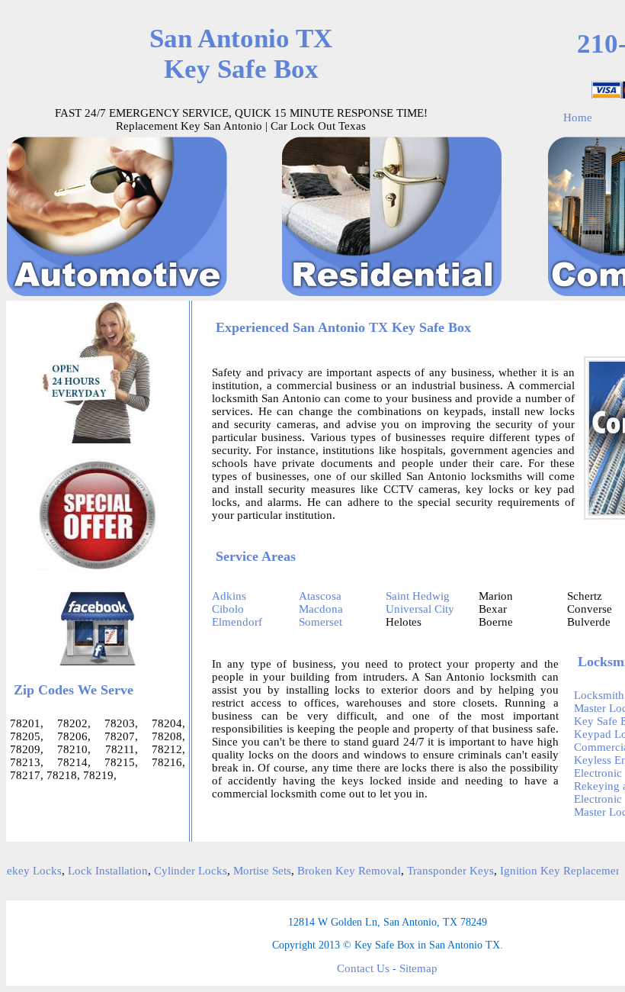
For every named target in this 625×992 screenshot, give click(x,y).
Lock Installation (97, 871)
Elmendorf (237, 622)
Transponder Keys (439, 871)
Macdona (321, 609)
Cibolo (228, 609)
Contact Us (363, 968)
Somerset (320, 622)
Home (577, 117)
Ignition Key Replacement (551, 871)
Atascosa (320, 596)
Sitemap (418, 968)
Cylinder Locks (179, 871)
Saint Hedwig (418, 596)
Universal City (420, 609)
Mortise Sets (251, 871)
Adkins (229, 596)
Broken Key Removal (338, 871)
